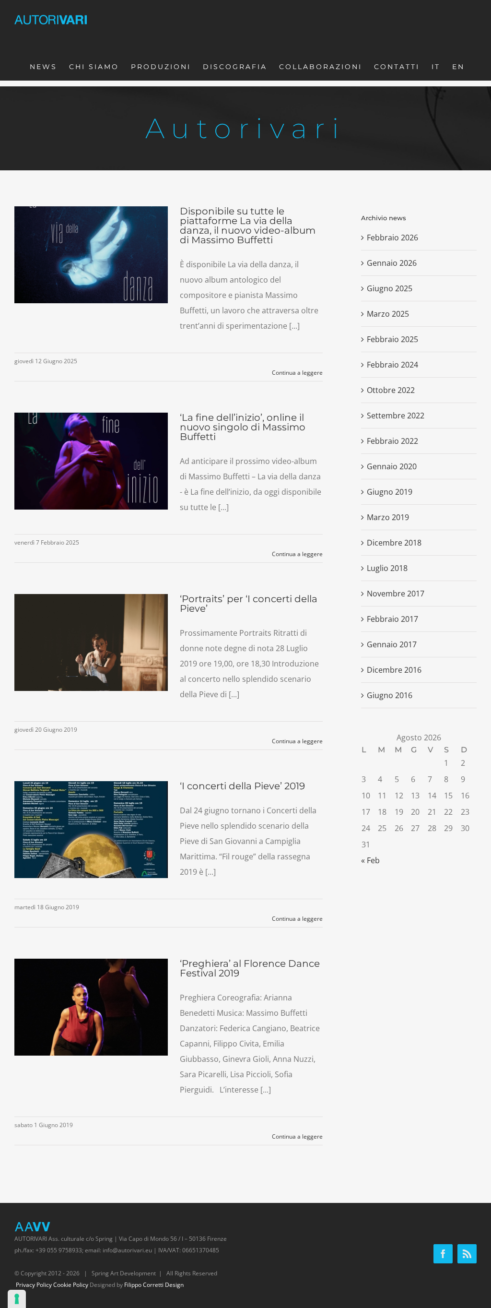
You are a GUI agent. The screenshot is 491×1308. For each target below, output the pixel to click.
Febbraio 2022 (392, 441)
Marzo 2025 (388, 314)
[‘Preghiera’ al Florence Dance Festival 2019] (91, 1007)
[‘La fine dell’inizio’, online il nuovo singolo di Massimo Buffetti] (91, 461)
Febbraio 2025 (392, 339)
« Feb (370, 860)
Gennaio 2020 (392, 466)
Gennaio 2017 (392, 644)
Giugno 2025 (389, 288)
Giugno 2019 (389, 492)
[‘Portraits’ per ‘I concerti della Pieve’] (91, 642)
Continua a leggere (297, 373)
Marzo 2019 (388, 517)
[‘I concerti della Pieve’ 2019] (91, 829)
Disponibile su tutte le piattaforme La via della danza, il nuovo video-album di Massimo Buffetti (248, 225)
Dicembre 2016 (394, 670)
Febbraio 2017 (392, 619)
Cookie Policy (70, 1285)
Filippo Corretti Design (154, 1285)
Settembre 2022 (395, 415)
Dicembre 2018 (394, 542)
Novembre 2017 (395, 593)
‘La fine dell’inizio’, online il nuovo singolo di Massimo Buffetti (242, 427)
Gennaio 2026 (392, 263)
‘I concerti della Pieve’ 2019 (242, 786)
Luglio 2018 (387, 568)
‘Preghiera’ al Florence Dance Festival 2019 (250, 968)
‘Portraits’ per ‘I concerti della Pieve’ (248, 603)
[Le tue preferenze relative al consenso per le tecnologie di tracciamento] (17, 1299)
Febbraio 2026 (392, 237)
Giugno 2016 (389, 695)
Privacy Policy (34, 1285)
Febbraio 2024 (392, 364)
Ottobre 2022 (391, 390)
